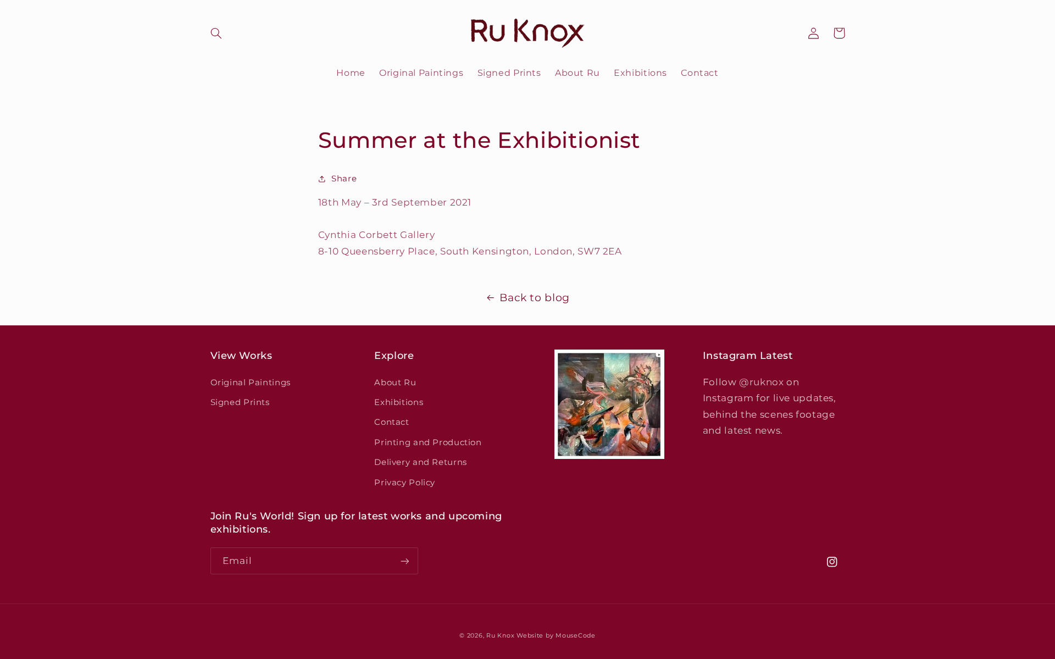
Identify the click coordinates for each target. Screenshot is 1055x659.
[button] (223, 33)
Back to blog (534, 297)
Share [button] (344, 179)
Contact (391, 422)
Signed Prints (240, 402)
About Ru (395, 382)
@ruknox (761, 381)
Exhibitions (398, 402)
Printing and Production (428, 442)
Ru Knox (500, 635)
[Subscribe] (404, 560)
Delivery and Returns (420, 462)
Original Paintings (250, 382)
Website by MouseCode (556, 635)
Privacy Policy (404, 483)
